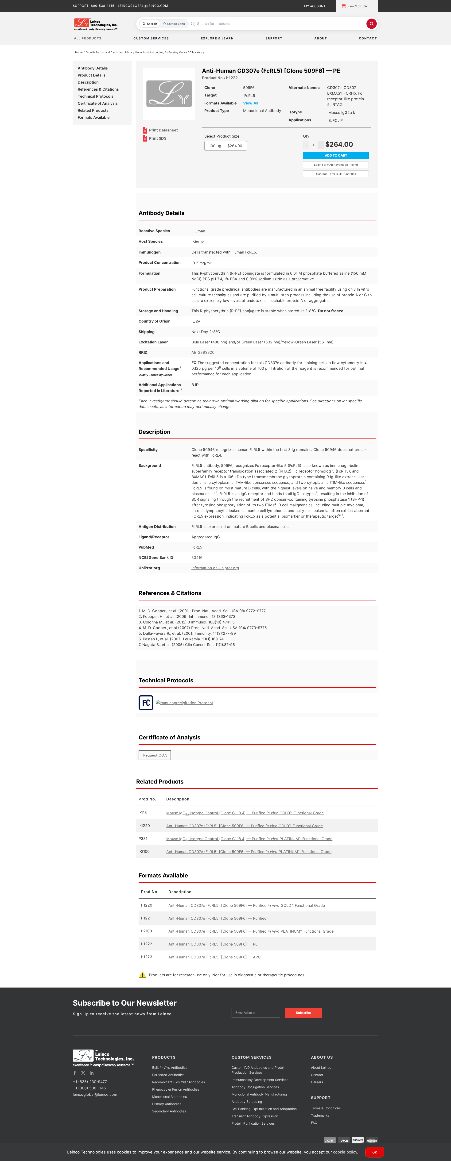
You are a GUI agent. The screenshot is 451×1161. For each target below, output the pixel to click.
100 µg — (235, 146)
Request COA (155, 756)
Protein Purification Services (253, 1124)
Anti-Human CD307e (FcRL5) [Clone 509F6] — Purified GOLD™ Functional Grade (244, 826)
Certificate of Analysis (98, 104)
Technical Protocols (95, 97)
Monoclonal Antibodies (169, 1097)
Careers (317, 1083)
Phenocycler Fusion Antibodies (175, 1090)
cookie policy (345, 1152)
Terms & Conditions (326, 1109)
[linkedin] (91, 1074)
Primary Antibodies (166, 1105)
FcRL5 (196, 548)
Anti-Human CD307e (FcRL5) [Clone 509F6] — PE (213, 945)
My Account (314, 6)
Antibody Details (93, 69)
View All (260, 104)
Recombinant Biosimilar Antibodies (178, 1083)
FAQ (314, 1124)
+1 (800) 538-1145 (89, 1089)
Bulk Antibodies (169, 1068)
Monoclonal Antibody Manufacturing (259, 1095)
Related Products (93, 111)
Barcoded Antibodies (168, 1076)
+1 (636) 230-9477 (90, 1082)
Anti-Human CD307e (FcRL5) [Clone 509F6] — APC (214, 958)
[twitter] (83, 1074)
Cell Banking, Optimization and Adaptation (264, 1110)
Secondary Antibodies (169, 1112)
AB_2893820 (202, 353)
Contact (317, 1076)
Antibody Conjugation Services (255, 1088)
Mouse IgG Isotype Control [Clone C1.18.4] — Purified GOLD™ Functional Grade (245, 813)
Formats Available (93, 118)
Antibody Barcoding (247, 1102)
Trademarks (320, 1116)
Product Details (91, 76)
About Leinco (321, 1068)
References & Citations (98, 90)
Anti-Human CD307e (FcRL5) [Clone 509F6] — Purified (217, 919)
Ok (374, 1152)
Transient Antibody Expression (255, 1117)
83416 (196, 558)
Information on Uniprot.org (215, 568)
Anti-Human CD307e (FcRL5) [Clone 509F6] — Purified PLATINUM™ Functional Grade (248, 852)
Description (88, 83)
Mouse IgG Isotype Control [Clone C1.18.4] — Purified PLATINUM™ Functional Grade (249, 839)
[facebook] (75, 1074)
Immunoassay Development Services (260, 1081)
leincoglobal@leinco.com (95, 1095)
